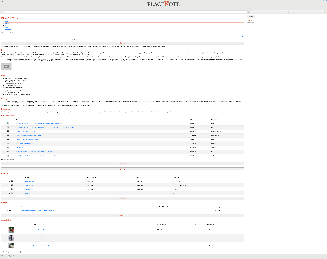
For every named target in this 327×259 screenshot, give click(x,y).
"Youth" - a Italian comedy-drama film (26, 131)
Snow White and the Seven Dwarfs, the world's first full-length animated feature (37, 155)
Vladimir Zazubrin (30, 189)
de (238, 36)
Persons (7, 25)
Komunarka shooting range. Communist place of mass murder (50, 245)
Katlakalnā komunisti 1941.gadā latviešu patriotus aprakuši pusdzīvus (35, 151)
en (239, 36)
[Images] (2, 34)
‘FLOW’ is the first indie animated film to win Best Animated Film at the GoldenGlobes (39, 123)
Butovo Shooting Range (39, 237)
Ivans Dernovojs (29, 193)
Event (6, 21)
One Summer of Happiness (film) (25, 143)
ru (243, 36)
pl (242, 36)
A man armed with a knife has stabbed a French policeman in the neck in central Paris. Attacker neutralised (45, 127)
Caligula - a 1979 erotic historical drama (27, 139)
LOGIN (325, 0)
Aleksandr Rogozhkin (31, 181)
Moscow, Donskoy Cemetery (40, 230)
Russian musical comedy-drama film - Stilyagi (28, 135)
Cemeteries (8, 29)
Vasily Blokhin (29, 185)
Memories (7, 23)
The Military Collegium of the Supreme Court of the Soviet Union (38, 210)
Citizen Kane (19, 147)
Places (6, 27)
